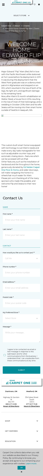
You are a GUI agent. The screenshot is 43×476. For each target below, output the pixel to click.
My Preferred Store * (11, 312)
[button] (30, 4)
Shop (7, 421)
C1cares (26, 26)
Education (10, 441)
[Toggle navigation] (3, 4)
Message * (7, 327)
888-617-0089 (11, 404)
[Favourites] (34, 4)
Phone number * (9, 267)
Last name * (7, 229)
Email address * (9, 282)
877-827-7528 (31, 404)
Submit (21, 370)
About (17, 26)
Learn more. (31, 463)
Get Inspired (11, 431)
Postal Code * (8, 297)
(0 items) (39, 4)
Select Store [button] (20, 15)
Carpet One (6, 26)
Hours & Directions (11, 406)
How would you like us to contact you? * (19, 252)
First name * (7, 214)
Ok (21, 468)
